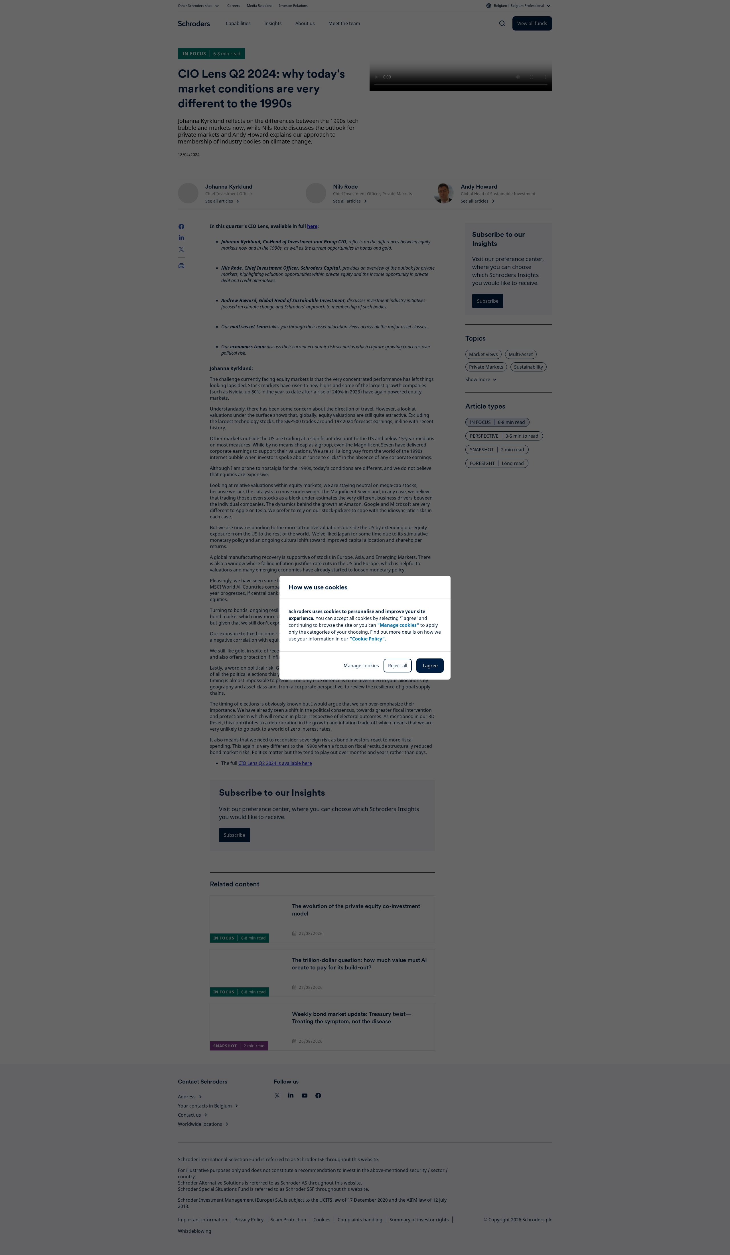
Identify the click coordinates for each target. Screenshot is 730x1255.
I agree (430, 665)
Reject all (397, 665)
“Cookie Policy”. (368, 639)
